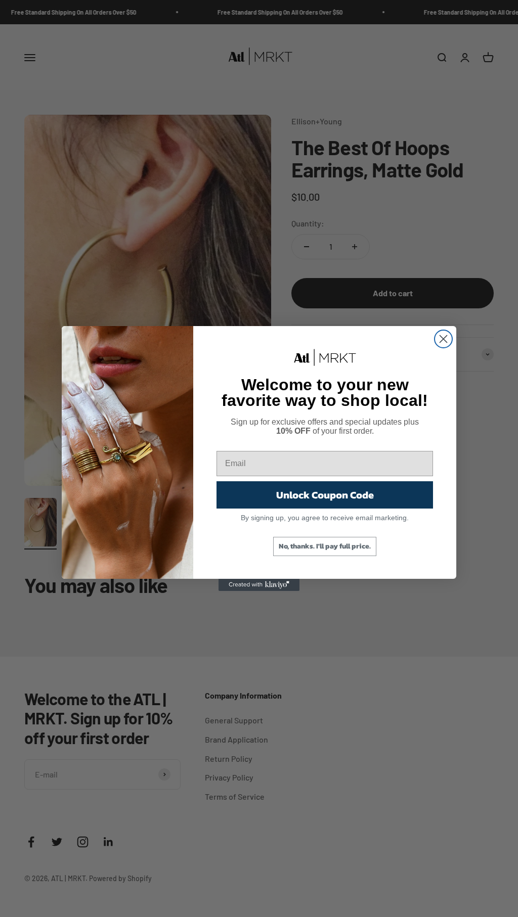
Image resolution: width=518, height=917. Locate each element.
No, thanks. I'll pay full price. (325, 546)
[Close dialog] (443, 339)
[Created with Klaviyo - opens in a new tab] (259, 585)
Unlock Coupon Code (325, 494)
